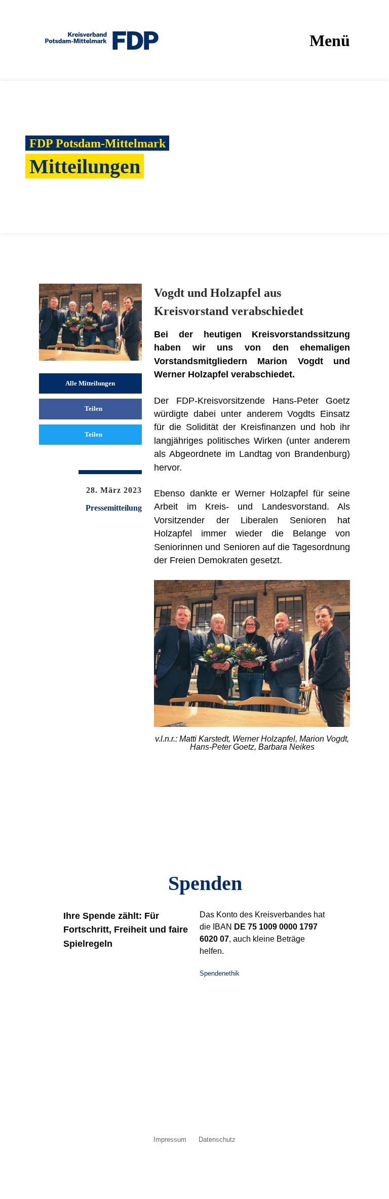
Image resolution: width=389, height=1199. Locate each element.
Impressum (169, 1140)
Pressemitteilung (114, 508)
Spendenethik (220, 973)
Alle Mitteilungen (90, 383)
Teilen (92, 408)
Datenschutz (217, 1140)
